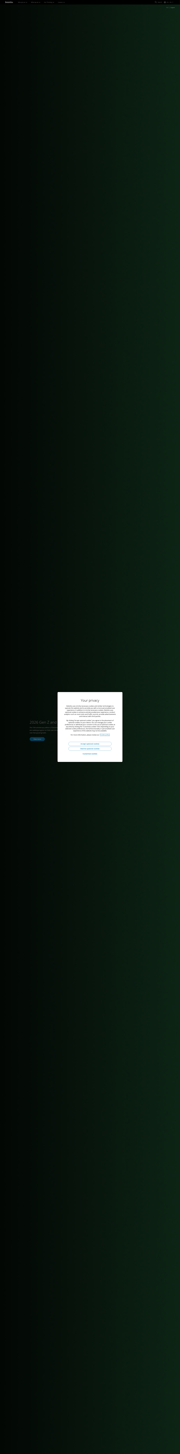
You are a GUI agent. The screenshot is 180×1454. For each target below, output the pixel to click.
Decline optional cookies (90, 749)
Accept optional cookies (90, 744)
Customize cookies (90, 754)
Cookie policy (104, 735)
